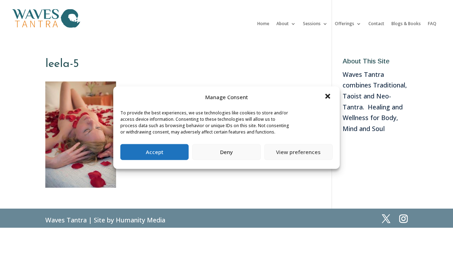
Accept (155, 151)
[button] (328, 97)
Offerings (344, 24)
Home (263, 24)
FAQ (432, 24)
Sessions (312, 24)
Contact (376, 24)
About (282, 24)
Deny (226, 151)
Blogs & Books (406, 24)
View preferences (298, 151)
